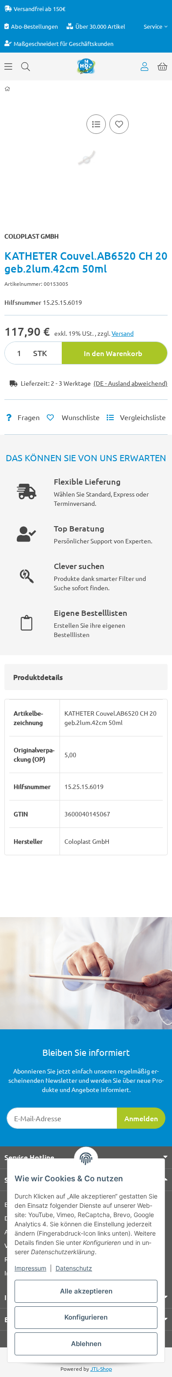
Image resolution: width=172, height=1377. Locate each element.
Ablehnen (86, 1343)
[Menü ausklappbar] (8, 66)
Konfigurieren (86, 1317)
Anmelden (141, 1118)
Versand (123, 333)
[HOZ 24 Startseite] (86, 65)
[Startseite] (7, 89)
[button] (156, 26)
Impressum (30, 1268)
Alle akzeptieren (86, 1291)
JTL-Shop (101, 1368)
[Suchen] (25, 66)
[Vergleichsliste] (96, 124)
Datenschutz (74, 1268)
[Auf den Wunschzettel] (119, 124)
